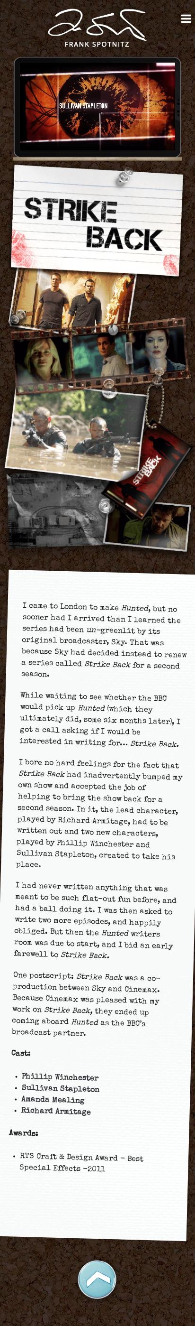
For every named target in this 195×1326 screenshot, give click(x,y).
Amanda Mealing (53, 1100)
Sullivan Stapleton (60, 1089)
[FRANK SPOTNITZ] (97, 29)
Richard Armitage (56, 1112)
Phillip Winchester (60, 1078)
